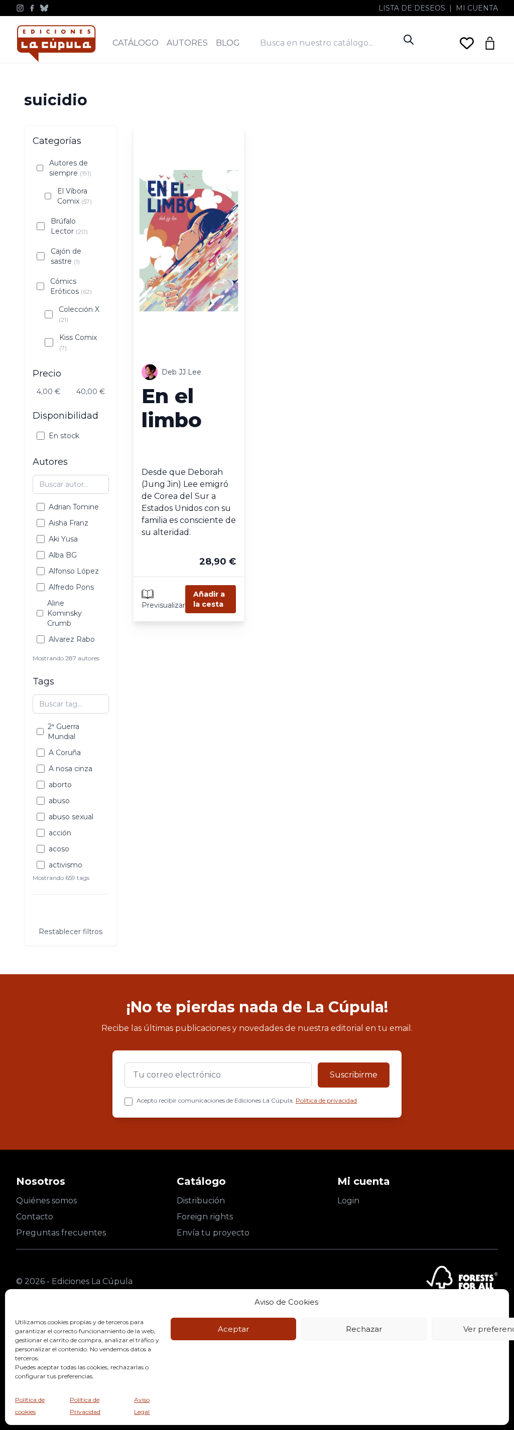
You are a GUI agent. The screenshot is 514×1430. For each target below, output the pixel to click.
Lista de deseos (411, 8)
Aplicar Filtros (71, 912)
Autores (187, 43)
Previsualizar (163, 605)
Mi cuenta (477, 8)
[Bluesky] (44, 8)
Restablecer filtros (70, 931)
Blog (228, 43)
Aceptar (233, 1329)
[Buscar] (409, 40)
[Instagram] (20, 8)
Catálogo (135, 43)
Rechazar (364, 1329)
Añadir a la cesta (209, 599)
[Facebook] (32, 8)
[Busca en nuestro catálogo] (329, 43)
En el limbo (172, 408)
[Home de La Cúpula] (56, 43)
